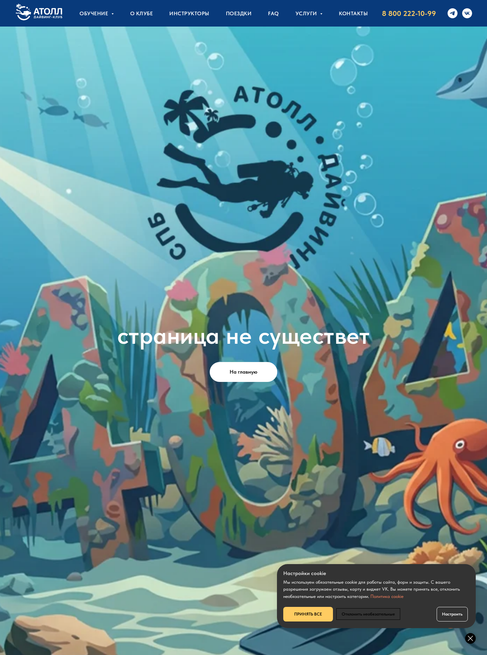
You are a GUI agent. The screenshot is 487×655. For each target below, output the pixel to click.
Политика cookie (387, 596)
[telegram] (453, 13)
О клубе (141, 13)
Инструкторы (189, 13)
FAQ (273, 13)
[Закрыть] (470, 638)
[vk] (467, 13)
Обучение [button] (95, 13)
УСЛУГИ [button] (307, 13)
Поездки (239, 13)
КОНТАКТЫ (353, 13)
